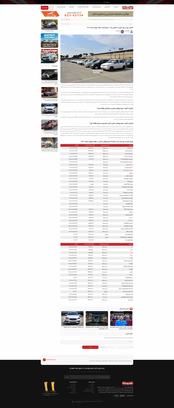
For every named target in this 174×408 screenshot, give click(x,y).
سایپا (131, 275)
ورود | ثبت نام (44, 7)
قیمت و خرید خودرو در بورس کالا (69, 2)
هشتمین (54, 395)
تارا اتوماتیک (130, 220)
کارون (129, 300)
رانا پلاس (85, 2)
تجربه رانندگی (71, 7)
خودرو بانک (130, 19)
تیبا (132, 247)
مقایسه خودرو (107, 7)
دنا (79, 133)
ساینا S (131, 255)
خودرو (110, 85)
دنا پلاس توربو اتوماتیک (128, 170)
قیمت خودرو (67, 92)
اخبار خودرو (116, 7)
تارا (132, 217)
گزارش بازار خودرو (118, 19)
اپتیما (123, 117)
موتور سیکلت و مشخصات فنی (83, 7)
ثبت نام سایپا (92, 2)
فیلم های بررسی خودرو (61, 7)
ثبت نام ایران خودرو (99, 2)
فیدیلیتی (77, 2)
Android (122, 396)
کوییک (131, 258)
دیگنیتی (81, 2)
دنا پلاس (131, 165)
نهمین (51, 395)
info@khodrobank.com (51, 360)
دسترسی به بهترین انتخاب (119, 387)
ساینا (88, 2)
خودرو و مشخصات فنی (97, 7)
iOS (116, 396)
